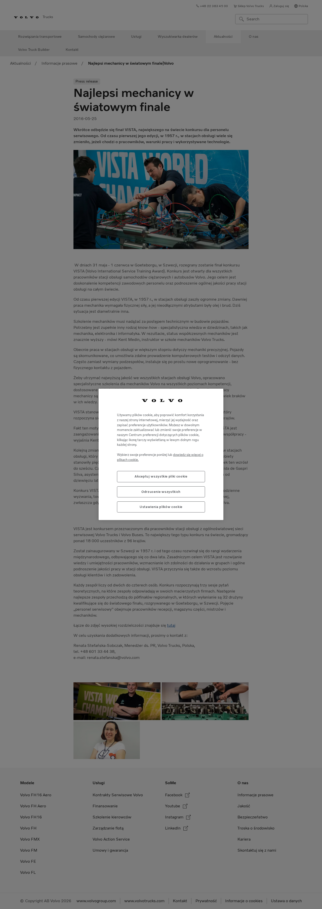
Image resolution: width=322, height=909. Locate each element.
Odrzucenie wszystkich (161, 492)
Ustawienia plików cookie (161, 507)
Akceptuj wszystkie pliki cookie (161, 477)
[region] (161, 454)
